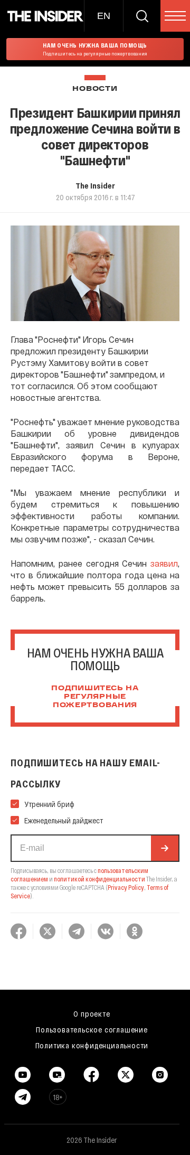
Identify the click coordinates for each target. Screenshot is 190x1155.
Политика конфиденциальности (92, 1045)
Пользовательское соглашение (92, 1029)
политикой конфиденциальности (99, 878)
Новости (94, 89)
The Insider (95, 185)
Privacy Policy (126, 887)
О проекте (91, 1013)
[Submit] (164, 848)
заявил (164, 563)
